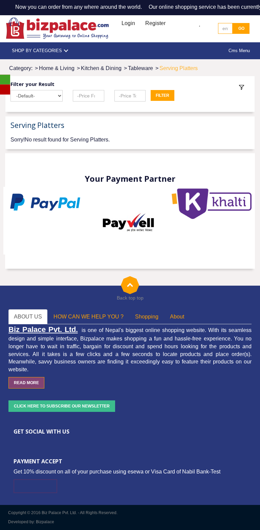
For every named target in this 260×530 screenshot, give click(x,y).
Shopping (146, 316)
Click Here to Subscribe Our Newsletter (62, 406)
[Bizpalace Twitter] (26, 442)
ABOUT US (28, 316)
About (177, 316)
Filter (162, 95)
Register (155, 23)
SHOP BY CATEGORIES (37, 50)
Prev (13, 220)
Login (128, 23)
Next (246, 220)
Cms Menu (239, 50)
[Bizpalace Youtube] (66, 442)
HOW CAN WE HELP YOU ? (88, 316)
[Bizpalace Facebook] (16, 442)
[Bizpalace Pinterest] (46, 442)
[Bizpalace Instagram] (56, 442)
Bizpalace (45, 522)
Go (240, 28)
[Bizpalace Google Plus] (36, 442)
